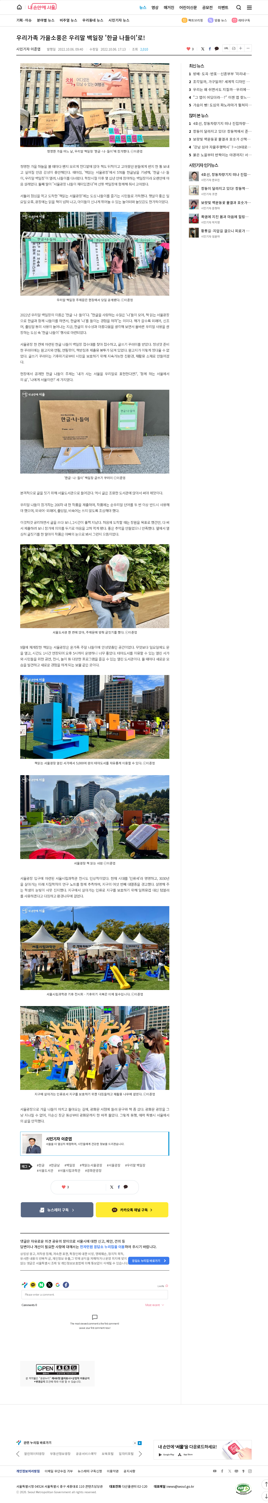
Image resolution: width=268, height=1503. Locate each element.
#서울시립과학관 (69, 1170)
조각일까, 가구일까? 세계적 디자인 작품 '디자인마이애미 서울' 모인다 (220, 82)
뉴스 (142, 7)
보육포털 (82, 1453)
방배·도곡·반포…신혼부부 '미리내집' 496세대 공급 (220, 74)
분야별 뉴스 (46, 20)
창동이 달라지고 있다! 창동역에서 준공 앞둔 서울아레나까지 (220, 131)
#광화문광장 (93, 1170)
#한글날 (54, 1165)
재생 (140, 1443)
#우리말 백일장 (135, 1165)
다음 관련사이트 (140, 1453)
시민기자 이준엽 (28, 48)
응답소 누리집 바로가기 (146, 1261)
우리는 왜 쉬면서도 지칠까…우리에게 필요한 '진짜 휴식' (220, 89)
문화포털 (119, 1453)
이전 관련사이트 (17, 1453)
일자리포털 (100, 1453)
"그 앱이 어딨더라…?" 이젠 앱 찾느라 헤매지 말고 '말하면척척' (220, 97)
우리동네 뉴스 (92, 20)
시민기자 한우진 (210, 180)
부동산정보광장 (34, 1453)
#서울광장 (113, 1165)
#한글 (41, 1165)
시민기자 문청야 (210, 208)
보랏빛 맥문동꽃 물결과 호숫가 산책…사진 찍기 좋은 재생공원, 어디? (220, 139)
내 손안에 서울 (42, 6)
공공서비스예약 (60, 1453)
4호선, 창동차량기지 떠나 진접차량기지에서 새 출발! (220, 123)
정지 (135, 1443)
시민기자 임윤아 (210, 236)
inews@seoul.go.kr (180, 1486)
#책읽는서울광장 (91, 1165)
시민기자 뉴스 (118, 20)
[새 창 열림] (243, 1484)
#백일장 (70, 1165)
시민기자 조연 (209, 194)
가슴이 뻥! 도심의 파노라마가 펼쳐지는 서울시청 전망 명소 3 (220, 105)
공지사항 (129, 1471)
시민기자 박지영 (210, 222)
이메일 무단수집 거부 (59, 1471)
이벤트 (223, 7)
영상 (155, 7)
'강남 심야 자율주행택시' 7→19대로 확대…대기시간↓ (220, 147)
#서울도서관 (45, 1170)
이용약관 (113, 1471)
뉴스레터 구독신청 (90, 1471)
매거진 (169, 7)
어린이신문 (188, 7)
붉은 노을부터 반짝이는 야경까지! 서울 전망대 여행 (220, 155)
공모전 (207, 7)
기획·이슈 (24, 20)
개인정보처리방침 (28, 1471)
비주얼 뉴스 (68, 20)
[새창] (57, 1209)
